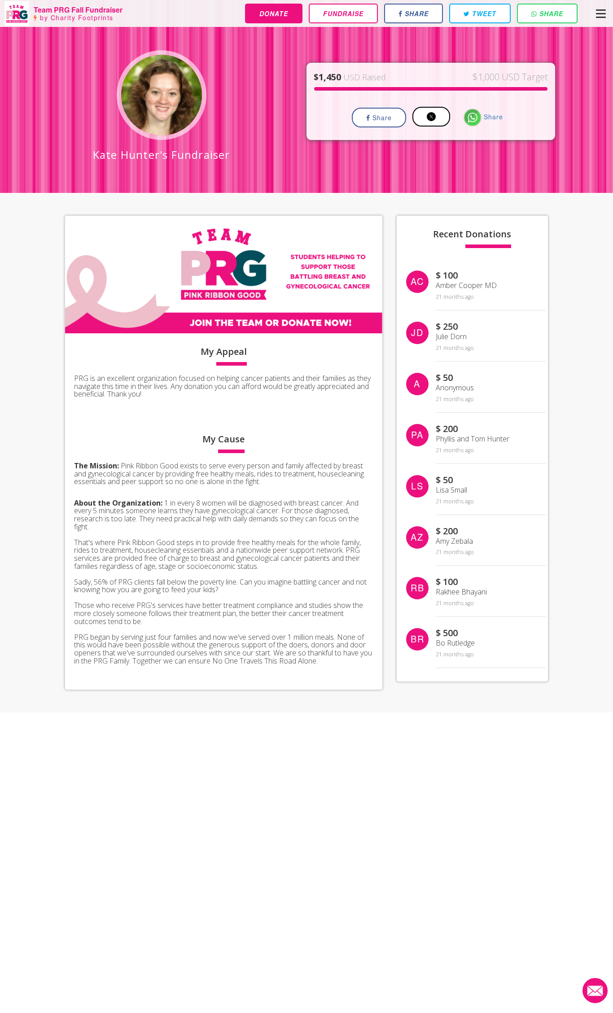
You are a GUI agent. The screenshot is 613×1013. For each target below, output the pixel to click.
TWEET (483, 13)
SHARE (416, 13)
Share (381, 117)
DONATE (273, 13)
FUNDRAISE (343, 13)
